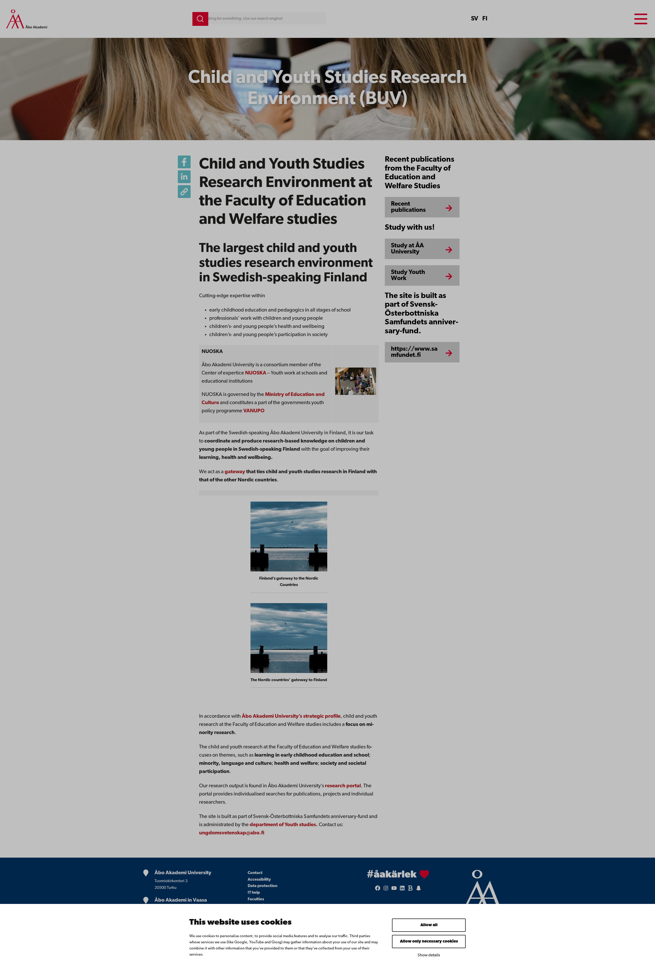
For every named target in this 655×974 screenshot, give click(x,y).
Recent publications (408, 207)
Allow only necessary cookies (429, 941)
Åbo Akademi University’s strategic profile (291, 716)
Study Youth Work (408, 275)
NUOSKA (255, 373)
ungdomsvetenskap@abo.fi (231, 833)
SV (474, 19)
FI (484, 19)
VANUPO (254, 411)
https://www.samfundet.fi (414, 352)
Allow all (429, 925)
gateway (235, 471)
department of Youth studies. (284, 824)
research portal (343, 786)
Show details (429, 955)
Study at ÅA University (407, 249)
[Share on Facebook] (184, 162)
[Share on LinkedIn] (184, 176)
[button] (184, 191)
